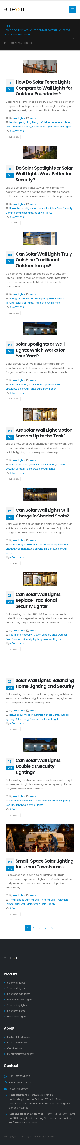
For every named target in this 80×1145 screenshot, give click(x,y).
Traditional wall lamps (47, 302)
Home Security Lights (21, 208)
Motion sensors (42, 800)
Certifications (14, 1048)
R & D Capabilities (17, 1042)
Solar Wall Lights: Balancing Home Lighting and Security (45, 683)
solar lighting (42, 899)
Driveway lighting (19, 464)
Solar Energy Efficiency (18, 126)
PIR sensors (29, 468)
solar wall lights (62, 126)
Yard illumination (47, 388)
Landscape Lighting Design (24, 122)
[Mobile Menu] (72, 9)
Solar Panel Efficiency (43, 548)
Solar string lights (17, 1005)
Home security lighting (22, 714)
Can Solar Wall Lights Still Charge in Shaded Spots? (42, 513)
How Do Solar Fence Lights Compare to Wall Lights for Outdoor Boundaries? (44, 88)
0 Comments (17, 131)
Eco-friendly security (21, 634)
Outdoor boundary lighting (56, 122)
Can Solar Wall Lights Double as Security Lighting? (38, 766)
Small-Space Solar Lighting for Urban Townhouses (44, 864)
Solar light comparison (41, 384)
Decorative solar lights (19, 999)
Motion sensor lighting (42, 464)
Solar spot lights (16, 988)
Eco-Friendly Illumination (23, 544)
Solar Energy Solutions (28, 719)
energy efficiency (19, 298)
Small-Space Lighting (21, 899)
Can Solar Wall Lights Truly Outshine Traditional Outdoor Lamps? (44, 260)
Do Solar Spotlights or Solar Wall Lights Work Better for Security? (44, 174)
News (33, 118)
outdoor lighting (39, 298)
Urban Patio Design (44, 904)
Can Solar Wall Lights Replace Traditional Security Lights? (38, 600)
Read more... (13, 137)
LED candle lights (16, 1016)
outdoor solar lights (45, 208)
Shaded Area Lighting (18, 548)
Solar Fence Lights (42, 126)
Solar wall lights (16, 982)
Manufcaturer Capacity (20, 1053)
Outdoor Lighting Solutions (54, 544)
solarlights (19, 118)
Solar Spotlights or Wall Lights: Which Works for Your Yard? (40, 350)
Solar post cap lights (18, 994)
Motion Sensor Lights (45, 634)
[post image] (40, 66)
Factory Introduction (18, 1037)
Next (52, 928)
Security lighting (32, 639)
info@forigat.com (19, 1088)
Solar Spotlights (24, 212)
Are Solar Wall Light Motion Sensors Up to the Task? (44, 433)
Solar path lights (16, 1010)
